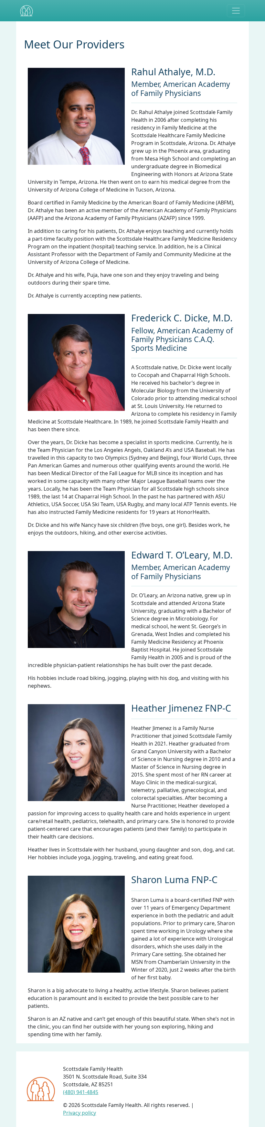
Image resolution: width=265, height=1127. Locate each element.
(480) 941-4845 (80, 1092)
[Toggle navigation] (236, 10)
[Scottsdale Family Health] (26, 11)
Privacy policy (79, 1112)
